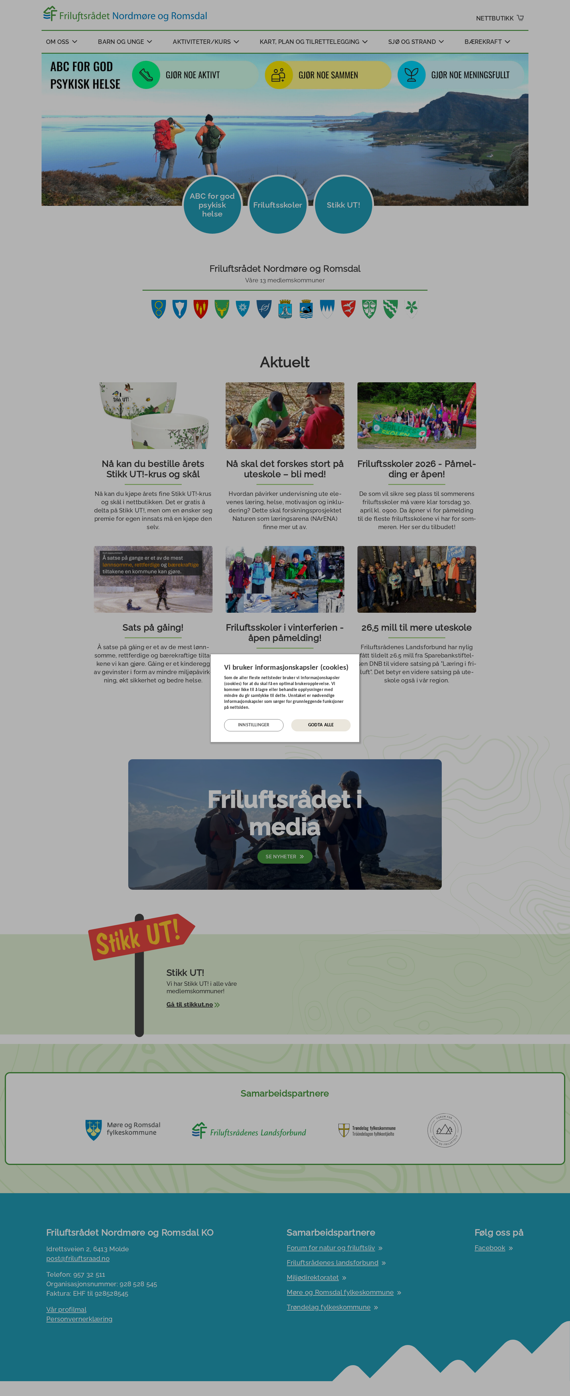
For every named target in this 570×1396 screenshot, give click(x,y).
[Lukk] (357, 658)
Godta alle (321, 725)
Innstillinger (254, 725)
